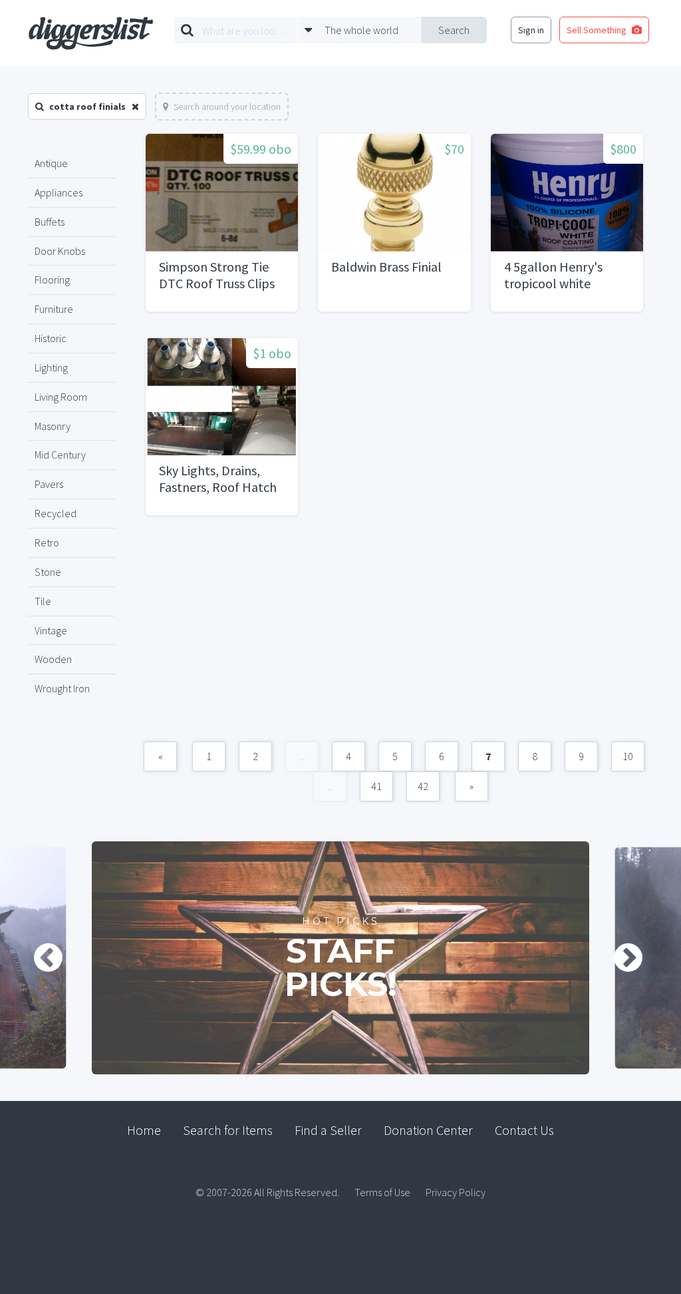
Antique (51, 163)
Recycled (55, 513)
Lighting (51, 367)
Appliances (58, 192)
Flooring (52, 279)
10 (627, 756)
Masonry (52, 426)
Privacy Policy (455, 1192)
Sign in (531, 30)
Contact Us (524, 1130)
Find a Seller (328, 1130)
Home (144, 1130)
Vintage (51, 630)
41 (376, 786)
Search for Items (228, 1130)
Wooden (53, 659)
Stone (48, 571)
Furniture (54, 309)
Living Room (61, 396)
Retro (47, 542)
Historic (51, 338)
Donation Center (428, 1130)
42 (423, 786)
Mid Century (60, 454)
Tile (43, 601)
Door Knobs (60, 251)
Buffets (50, 221)
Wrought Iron (62, 688)
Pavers (49, 484)
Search (454, 30)
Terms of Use (382, 1192)
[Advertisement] (394, 635)
